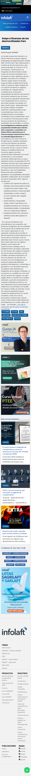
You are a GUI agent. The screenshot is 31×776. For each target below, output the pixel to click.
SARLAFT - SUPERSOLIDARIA (15, 561)
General (5, 48)
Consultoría (5, 703)
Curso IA (23, 27)
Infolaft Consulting (21, 688)
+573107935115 (8, 11)
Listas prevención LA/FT (7, 684)
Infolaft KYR (24, 23)
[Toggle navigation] (27, 17)
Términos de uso (23, 715)
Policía (17, 318)
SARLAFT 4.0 (6, 654)
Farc (21, 311)
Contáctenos (22, 681)
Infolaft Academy (11, 27)
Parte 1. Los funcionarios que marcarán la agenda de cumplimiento (13, 493)
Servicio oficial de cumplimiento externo (7, 678)
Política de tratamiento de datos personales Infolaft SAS (22, 708)
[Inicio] (12, 17)
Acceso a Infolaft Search (23, 677)
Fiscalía (14, 311)
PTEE (3, 656)
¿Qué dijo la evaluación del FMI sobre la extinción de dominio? (14, 307)
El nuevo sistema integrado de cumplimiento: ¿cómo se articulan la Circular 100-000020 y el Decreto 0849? (15, 451)
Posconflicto (7, 318)
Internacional (6, 648)
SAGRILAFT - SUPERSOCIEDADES (15, 553)
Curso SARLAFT (7, 697)
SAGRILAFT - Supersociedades (11, 651)
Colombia (5, 311)
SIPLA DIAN (20, 564)
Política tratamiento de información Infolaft (22, 698)
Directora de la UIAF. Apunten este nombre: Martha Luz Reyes (14, 532)
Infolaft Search (22, 692)
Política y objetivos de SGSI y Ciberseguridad (23, 721)
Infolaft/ (23, 749)
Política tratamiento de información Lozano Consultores (22, 736)
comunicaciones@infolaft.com (11, 7)
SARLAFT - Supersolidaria (10, 659)
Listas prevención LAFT (10, 23)
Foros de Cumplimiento (6, 756)
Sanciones (6, 315)
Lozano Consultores (21, 728)
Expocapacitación (7, 700)
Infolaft (23, 751)
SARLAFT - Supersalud (9, 662)
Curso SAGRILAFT (7, 691)
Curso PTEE (5, 694)
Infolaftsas (24, 757)
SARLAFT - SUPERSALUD (15, 557)
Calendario (5, 751)
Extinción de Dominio (19, 315)
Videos (4, 749)
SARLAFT (10, 564)
